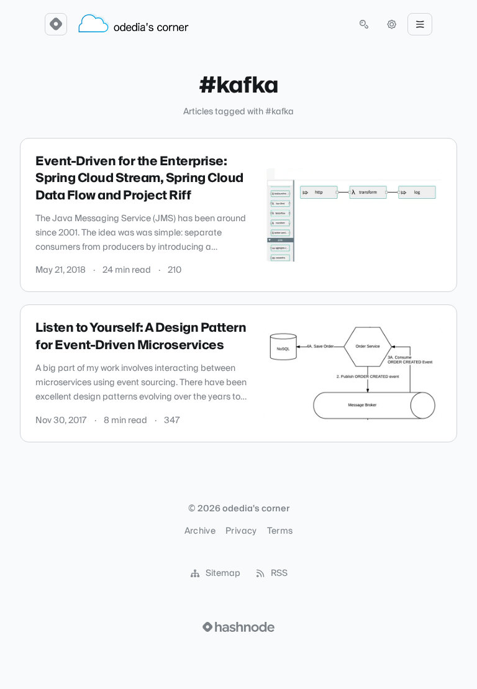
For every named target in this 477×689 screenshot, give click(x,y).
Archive (200, 531)
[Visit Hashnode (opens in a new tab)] (238, 626)
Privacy (241, 531)
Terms (280, 531)
